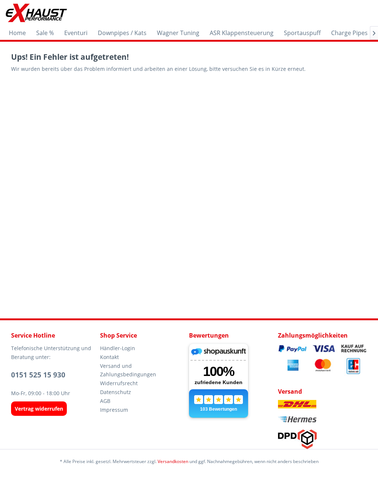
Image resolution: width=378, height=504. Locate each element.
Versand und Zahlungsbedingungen (128, 370)
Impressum (114, 409)
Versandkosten (173, 461)
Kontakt (109, 356)
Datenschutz (115, 392)
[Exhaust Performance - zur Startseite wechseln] (36, 13)
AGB (105, 400)
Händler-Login (117, 348)
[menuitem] (17, 33)
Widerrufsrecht (119, 383)
